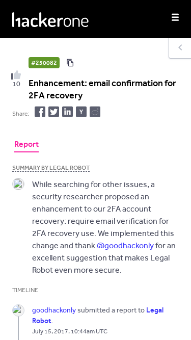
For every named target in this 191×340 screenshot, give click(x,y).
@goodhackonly (125, 245)
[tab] (26, 145)
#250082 (44, 62)
